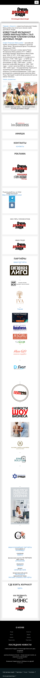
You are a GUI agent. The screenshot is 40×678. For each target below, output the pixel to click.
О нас (25, 672)
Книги (11, 637)
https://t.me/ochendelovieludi (12, 195)
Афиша (29, 637)
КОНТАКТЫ (20, 146)
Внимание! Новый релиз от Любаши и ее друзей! (20, 661)
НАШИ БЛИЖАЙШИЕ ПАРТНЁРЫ (20, 547)
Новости (13, 26)
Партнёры (28, 640)
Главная (5, 26)
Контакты (31, 672)
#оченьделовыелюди (20, 19)
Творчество (11, 640)
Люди (11, 632)
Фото (11, 634)
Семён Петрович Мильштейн (13, 43)
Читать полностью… (10, 79)
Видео (28, 634)
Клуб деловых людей (8, 672)
